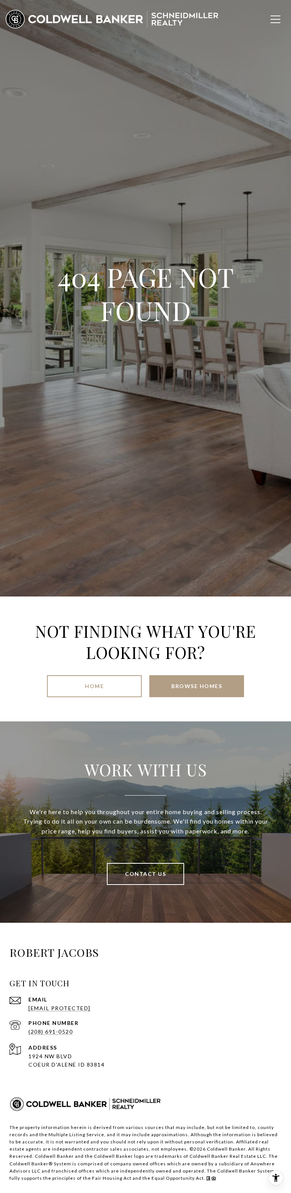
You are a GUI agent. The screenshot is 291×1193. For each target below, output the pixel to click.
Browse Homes (196, 686)
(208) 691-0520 (50, 1031)
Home (94, 686)
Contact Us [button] (145, 874)
